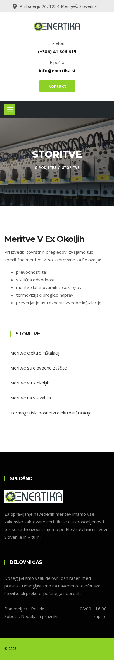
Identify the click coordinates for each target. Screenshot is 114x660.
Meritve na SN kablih (30, 398)
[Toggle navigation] (9, 109)
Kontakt (57, 86)
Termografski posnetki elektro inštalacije (51, 413)
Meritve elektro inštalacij (34, 353)
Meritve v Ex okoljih (29, 383)
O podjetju (45, 167)
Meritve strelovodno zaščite (38, 368)
